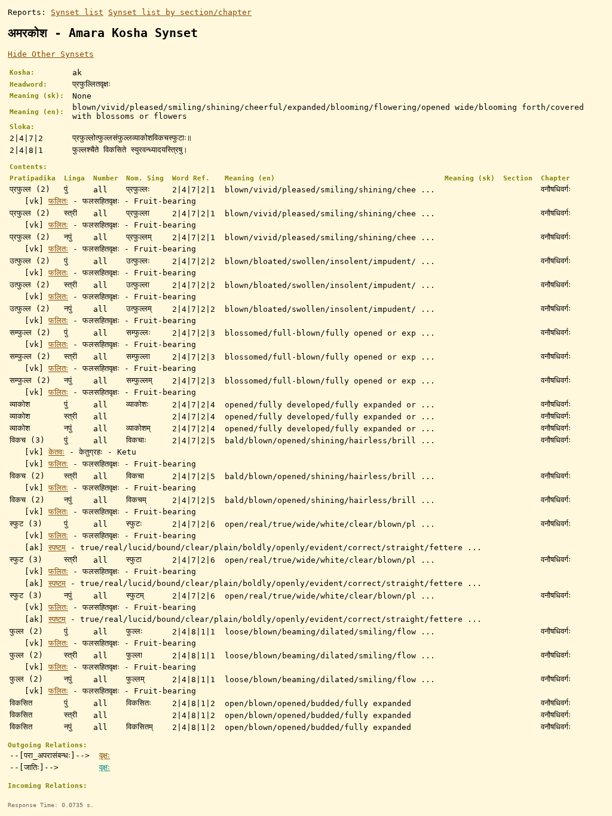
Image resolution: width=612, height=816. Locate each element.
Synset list (77, 12)
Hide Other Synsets (51, 54)
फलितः (58, 201)
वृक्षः (104, 755)
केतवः (56, 451)
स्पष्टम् (57, 547)
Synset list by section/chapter (180, 12)
